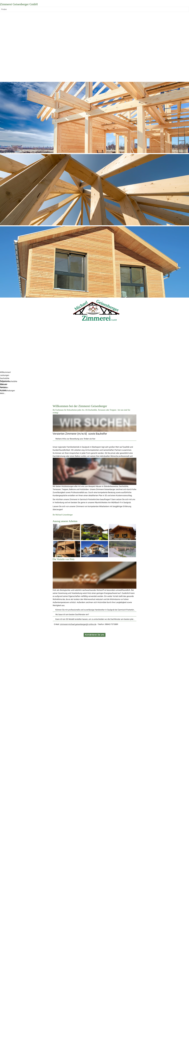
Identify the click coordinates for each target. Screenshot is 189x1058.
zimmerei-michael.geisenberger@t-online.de (78, 624)
